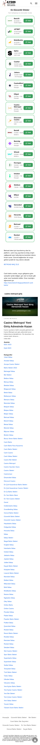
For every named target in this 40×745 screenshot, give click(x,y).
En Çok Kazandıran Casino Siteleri (16, 488)
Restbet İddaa (9, 637)
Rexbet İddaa (8, 644)
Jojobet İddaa (8, 559)
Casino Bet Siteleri (10, 460)
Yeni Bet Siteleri (9, 693)
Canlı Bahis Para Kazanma (13, 446)
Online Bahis (8, 605)
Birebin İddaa (8, 435)
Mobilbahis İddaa (10, 591)
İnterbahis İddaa (9, 548)
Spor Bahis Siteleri (10, 654)
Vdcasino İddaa (9, 683)
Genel (6, 502)
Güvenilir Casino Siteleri (12, 520)
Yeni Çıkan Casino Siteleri (13, 697)
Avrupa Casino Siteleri (11, 364)
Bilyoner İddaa (9, 431)
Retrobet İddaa (9, 640)
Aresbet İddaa (9, 361)
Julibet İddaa (8, 562)
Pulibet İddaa (8, 623)
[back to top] (35, 740)
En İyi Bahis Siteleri (10, 492)
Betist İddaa (8, 392)
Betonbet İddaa (9, 403)
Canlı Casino (8, 453)
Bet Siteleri (7, 375)
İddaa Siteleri (8, 538)
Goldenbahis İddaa (10, 506)
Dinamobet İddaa (10, 477)
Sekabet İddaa (9, 647)
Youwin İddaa (8, 704)
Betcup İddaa (8, 382)
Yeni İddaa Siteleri (10, 700)
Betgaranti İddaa (10, 389)
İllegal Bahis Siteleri (11, 541)
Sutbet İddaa (8, 665)
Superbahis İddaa (10, 658)
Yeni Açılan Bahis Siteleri (12, 686)
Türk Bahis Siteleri (10, 672)
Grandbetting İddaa (11, 509)
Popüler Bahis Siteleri (11, 619)
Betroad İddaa (9, 417)
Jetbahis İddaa (9, 555)
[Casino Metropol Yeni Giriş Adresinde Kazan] (20, 306)
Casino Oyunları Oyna (11, 467)
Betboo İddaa (8, 378)
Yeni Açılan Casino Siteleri (13, 690)
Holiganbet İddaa (10, 527)
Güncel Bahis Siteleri (11, 513)
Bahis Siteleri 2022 (10, 368)
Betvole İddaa (9, 428)
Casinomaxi (8, 474)
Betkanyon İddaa (10, 396)
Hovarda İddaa (9, 530)
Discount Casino (9, 481)
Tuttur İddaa (8, 676)
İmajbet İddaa (9, 545)
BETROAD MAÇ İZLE (11, 264)
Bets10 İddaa (8, 421)
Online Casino (9, 608)
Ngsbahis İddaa (9, 598)
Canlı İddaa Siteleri (10, 456)
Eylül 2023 (7, 348)
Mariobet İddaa (9, 577)
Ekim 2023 (7, 344)
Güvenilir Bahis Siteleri (12, 516)
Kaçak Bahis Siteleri (11, 566)
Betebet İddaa (9, 385)
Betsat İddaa (8, 424)
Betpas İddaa (8, 410)
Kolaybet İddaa (9, 569)
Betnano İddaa (9, 399)
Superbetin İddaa (10, 661)
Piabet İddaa (8, 615)
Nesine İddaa (8, 594)
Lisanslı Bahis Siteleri (11, 573)
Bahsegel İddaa (9, 371)
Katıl (29, 20)
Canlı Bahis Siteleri (10, 449)
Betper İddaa (8, 414)
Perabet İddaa (9, 612)
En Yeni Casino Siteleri (12, 499)
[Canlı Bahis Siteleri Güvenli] (11, 3)
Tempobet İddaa (9, 669)
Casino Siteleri (9, 470)
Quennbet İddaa (9, 626)
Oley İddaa (8, 601)
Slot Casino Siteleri (10, 651)
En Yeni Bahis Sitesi (11, 495)
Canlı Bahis (8, 442)
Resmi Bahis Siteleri (11, 633)
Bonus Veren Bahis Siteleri (13, 438)
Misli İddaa (7, 587)
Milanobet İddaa (9, 584)
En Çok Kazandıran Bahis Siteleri (15, 484)
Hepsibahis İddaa (10, 523)
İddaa (6, 534)
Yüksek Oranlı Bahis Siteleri (13, 707)
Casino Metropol (10, 318)
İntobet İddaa (8, 552)
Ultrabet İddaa (9, 679)
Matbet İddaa (8, 580)
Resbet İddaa (8, 630)
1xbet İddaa (8, 357)
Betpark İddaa (9, 407)
